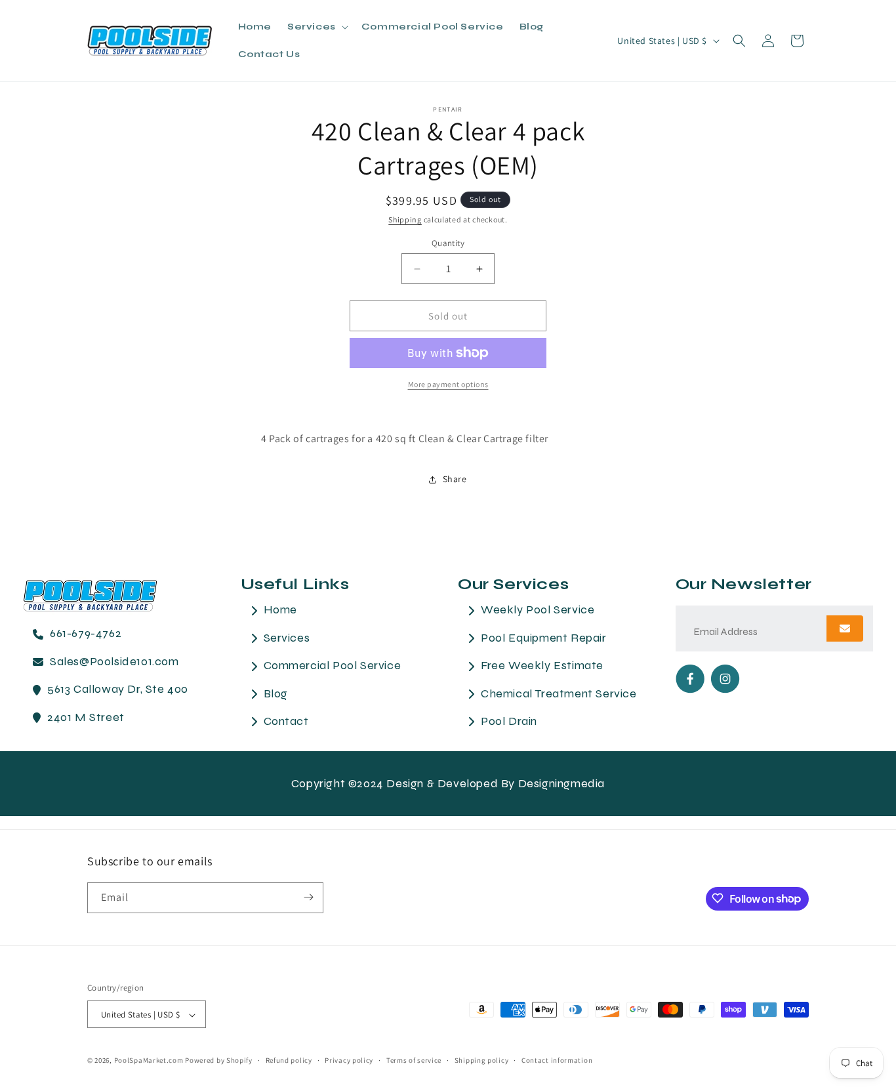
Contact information (556, 1060)
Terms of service (413, 1060)
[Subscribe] (308, 897)
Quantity (448, 243)
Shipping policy (482, 1060)
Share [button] (455, 479)
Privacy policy (349, 1060)
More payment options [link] (448, 384)
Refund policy (289, 1060)
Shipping (405, 219)
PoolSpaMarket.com (149, 1060)
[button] (316, 27)
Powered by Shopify (219, 1060)
